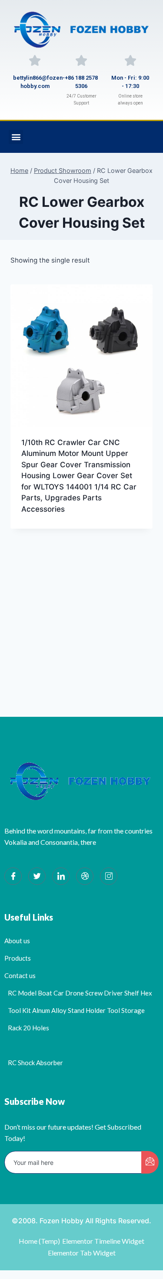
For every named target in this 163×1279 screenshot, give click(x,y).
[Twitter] (37, 876)
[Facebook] (13, 876)
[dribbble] (84, 876)
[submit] (150, 1162)
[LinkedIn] (61, 876)
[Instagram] (108, 876)
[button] (16, 137)
